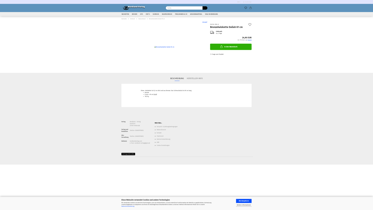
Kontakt (159, 133)
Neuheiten (125, 14)
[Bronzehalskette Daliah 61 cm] (164, 45)
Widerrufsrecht (161, 130)
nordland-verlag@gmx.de (142, 143)
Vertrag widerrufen (128, 154)
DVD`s (148, 14)
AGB (158, 142)
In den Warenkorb (230, 47)
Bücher (134, 14)
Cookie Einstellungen (163, 145)
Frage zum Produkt (218, 54)
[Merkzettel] (245, 8)
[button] (250, 8)
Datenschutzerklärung (127, 206)
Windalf (204, 22)
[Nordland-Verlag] (133, 8)
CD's (141, 14)
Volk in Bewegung (211, 14)
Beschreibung (177, 78)
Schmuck (156, 14)
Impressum (160, 136)
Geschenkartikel (196, 14)
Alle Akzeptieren (244, 201)
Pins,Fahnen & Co (181, 14)
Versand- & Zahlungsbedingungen (167, 126)
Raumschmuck (167, 14)
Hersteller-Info (195, 78)
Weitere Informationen (244, 205)
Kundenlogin (248, 2)
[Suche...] (205, 8)
